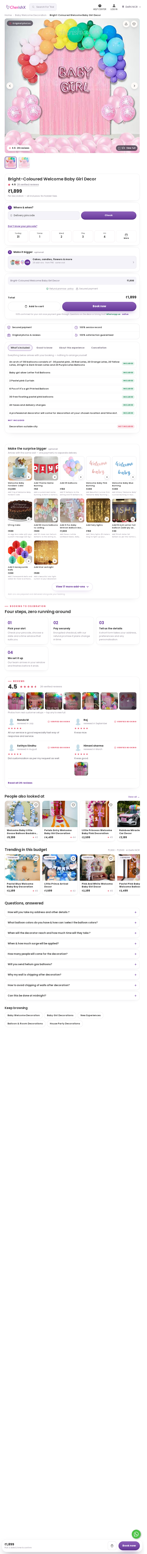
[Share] (126, 24)
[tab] (11, 163)
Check (109, 215)
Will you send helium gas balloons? (30, 964)
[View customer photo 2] (35, 701)
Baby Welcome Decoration (30, 15)
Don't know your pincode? (22, 226)
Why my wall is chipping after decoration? (34, 974)
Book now (99, 306)
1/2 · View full (128, 148)
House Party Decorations (65, 1023)
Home (8, 15)
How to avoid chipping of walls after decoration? (39, 985)
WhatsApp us (113, 314)
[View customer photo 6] (109, 701)
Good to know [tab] (44, 347)
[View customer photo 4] (72, 701)
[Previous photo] (9, 85)
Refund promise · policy (61, 288)
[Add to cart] (112, 1545)
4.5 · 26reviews (19, 148)
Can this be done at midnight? (27, 995)
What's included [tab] (20, 347)
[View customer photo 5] (90, 701)
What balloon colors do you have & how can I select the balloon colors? (53, 922)
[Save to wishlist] (134, 24)
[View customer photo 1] (16, 701)
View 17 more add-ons (70, 586)
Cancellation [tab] (98, 347)
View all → (134, 796)
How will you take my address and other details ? (39, 912)
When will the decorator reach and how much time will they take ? (49, 933)
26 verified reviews (28, 184)
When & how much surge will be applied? (33, 943)
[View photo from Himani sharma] (81, 769)
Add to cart (36, 306)
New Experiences (90, 1015)
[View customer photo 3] (53, 701)
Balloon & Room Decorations (25, 1023)
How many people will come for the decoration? (38, 954)
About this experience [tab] (71, 347)
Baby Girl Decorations (60, 1015)
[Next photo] (134, 85)
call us (125, 314)
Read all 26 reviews (20, 783)
